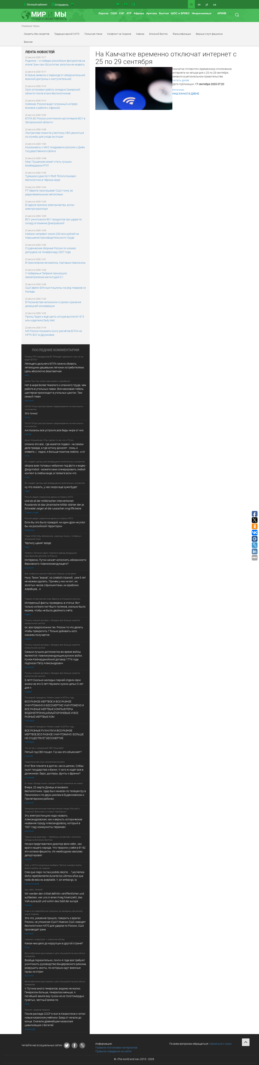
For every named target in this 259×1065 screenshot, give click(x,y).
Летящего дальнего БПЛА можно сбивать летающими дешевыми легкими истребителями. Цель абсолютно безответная (54, 367)
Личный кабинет (37, 4)
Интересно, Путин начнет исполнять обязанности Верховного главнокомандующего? (55, 561)
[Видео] (118, 4)
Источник (178, 89)
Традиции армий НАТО (66, 33)
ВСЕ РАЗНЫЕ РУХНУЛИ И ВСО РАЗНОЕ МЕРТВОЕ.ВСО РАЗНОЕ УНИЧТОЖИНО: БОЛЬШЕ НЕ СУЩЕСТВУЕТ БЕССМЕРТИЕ (54, 734)
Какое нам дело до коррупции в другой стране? (54, 943)
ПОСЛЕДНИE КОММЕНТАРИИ (55, 350)
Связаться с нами (220, 1043)
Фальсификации (182, 33)
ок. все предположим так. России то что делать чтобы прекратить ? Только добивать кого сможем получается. (54, 631)
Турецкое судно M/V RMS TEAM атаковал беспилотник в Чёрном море (50, 178)
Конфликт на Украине (119, 33)
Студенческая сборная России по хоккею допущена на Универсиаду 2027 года (50, 250)
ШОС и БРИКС (180, 13)
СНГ (121, 13)
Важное (28, 41)
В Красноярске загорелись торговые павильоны (55, 262)
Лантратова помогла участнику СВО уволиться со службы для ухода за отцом (54, 134)
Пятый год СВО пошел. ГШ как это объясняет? (53, 752)
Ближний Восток (158, 33)
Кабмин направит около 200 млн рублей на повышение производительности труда (52, 235)
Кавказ (140, 33)
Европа (103, 13)
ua (214, 4)
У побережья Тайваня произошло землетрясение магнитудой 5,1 (46, 275)
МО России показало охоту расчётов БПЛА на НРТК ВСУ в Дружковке (53, 333)
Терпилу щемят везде (38, 543)
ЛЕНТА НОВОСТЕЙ (40, 52)
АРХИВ (221, 13)
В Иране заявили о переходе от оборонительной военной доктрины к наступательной (55, 77)
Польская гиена (93, 33)
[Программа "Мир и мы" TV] (133, 4)
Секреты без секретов (36, 33)
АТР (129, 13)
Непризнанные (201, 13)
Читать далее (180, 80)
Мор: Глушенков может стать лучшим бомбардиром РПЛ (48, 163)
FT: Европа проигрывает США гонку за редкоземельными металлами (49, 192)
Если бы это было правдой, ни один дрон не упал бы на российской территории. (55, 524)
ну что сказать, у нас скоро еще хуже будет (51, 487)
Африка (139, 13)
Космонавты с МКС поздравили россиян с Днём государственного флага (55, 149)
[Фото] (126, 4)
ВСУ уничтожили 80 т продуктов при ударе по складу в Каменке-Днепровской (53, 221)
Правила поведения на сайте (113, 1051)
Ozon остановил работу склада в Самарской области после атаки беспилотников (52, 91)
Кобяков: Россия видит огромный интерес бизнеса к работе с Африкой (51, 106)
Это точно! (31, 413)
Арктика (151, 13)
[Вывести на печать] (73, 4)
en (199, 4)
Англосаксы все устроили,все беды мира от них (54, 430)
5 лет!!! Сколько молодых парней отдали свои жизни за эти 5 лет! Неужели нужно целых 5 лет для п (54, 683)
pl (207, 4)
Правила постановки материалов (116, 1047)
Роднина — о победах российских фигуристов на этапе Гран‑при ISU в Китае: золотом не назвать (55, 62)
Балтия (164, 13)
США (114, 13)
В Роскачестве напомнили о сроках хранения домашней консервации (53, 304)
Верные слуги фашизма (209, 33)
